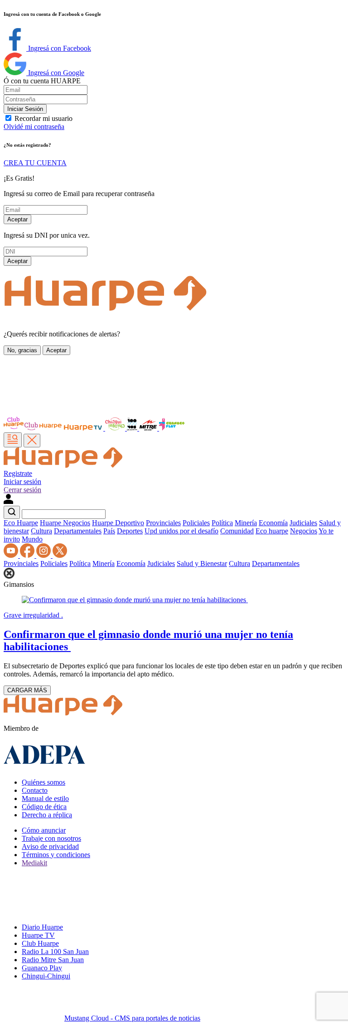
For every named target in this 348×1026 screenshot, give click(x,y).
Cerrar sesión (22, 490)
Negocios (303, 531)
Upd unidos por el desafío (181, 531)
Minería (246, 523)
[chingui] (116, 428)
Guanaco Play (42, 968)
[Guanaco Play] (171, 428)
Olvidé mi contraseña (34, 126)
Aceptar (17, 219)
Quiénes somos (43, 782)
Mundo (32, 539)
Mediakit (34, 863)
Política (222, 523)
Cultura (41, 531)
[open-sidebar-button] (13, 439)
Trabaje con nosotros (51, 838)
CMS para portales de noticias (132, 1018)
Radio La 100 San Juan (55, 951)
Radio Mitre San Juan (53, 960)
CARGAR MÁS (27, 690)
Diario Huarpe (42, 927)
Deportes (130, 531)
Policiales (196, 523)
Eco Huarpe (21, 523)
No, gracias (22, 350)
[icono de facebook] (28, 555)
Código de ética (44, 806)
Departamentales (78, 531)
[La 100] (133, 428)
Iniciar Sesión (25, 108)
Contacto (35, 790)
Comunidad (237, 531)
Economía (273, 523)
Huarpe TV (38, 935)
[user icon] (8, 501)
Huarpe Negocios (65, 523)
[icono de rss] (12, 555)
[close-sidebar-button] (32, 440)
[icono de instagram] (44, 555)
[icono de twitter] (60, 555)
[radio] (149, 428)
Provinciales (163, 523)
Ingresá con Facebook (58, 48)
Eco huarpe (272, 531)
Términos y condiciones (56, 854)
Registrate (18, 473)
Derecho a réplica (47, 815)
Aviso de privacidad (50, 846)
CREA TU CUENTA (35, 163)
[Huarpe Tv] (84, 428)
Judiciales (303, 523)
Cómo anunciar (44, 830)
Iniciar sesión (22, 481)
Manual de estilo (45, 798)
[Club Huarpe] (33, 428)
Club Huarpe (40, 943)
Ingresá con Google (55, 73)
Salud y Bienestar (202, 563)
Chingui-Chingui (46, 976)
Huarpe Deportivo (118, 523)
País (109, 531)
